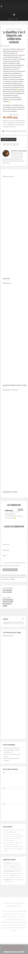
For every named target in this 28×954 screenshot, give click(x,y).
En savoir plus (21, 951)
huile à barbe (16, 748)
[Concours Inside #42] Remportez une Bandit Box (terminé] (14, 385)
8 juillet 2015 (5, 386)
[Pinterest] (14, 19)
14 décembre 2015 (5, 139)
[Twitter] (9, 19)
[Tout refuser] (26, 949)
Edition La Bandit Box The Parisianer (10, 492)
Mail (6, 550)
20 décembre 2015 (7, 493)
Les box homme (17, 29)
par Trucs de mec (12, 139)
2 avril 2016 (5, 279)
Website (5, 555)
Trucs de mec (7, 867)
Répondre (20, 509)
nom (6, 544)
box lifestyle (7, 131)
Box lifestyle (10, 29)
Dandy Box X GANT (6, 278)
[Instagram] (16, 19)
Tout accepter (7, 951)
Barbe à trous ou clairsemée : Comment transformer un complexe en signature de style (13, 848)
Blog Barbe (16, 758)
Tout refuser (14, 951)
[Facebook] (11, 19)
